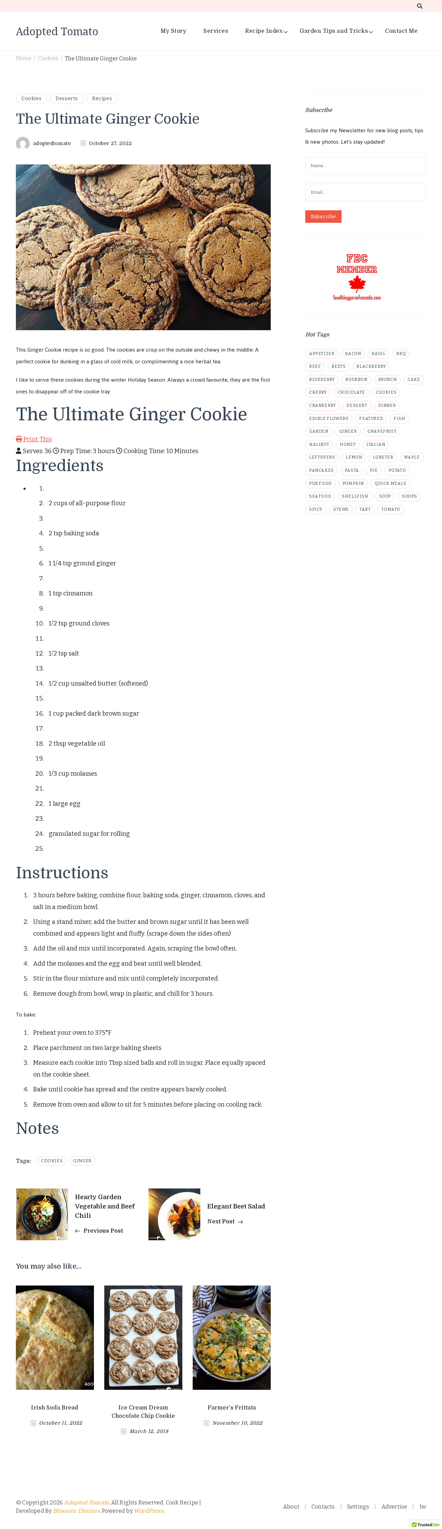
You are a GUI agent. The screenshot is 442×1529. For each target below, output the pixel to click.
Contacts (323, 1506)
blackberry (371, 366)
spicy (316, 509)
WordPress (148, 1511)
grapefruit (381, 431)
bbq (401, 353)
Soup (385, 496)
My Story (173, 31)
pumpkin (353, 483)
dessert (356, 405)
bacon (353, 353)
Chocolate (351, 392)
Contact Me (401, 31)
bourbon (356, 379)
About (291, 1506)
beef (315, 366)
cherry (318, 392)
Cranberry (322, 405)
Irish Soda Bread (54, 1408)
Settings (358, 1506)
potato (397, 470)
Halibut (319, 444)
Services (215, 31)
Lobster (383, 457)
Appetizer (321, 353)
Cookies (31, 99)
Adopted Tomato (57, 31)
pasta (352, 470)
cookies (52, 1160)
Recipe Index (263, 31)
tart (365, 509)
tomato (390, 509)
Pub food (320, 483)
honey (348, 444)
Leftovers (322, 457)
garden (318, 431)
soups (409, 496)
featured (371, 418)
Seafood (320, 496)
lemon (354, 457)
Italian (375, 444)
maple (412, 457)
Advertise (394, 1506)
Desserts (67, 99)
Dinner (387, 405)
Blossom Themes (76, 1511)
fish (399, 418)
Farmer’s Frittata (232, 1408)
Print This (37, 439)
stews (341, 509)
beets (339, 366)
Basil (378, 353)
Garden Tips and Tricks (334, 31)
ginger (82, 1160)
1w (423, 1506)
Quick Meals (390, 483)
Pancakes (321, 470)
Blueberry (322, 379)
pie (374, 470)
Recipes (102, 99)
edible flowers (328, 418)
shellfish (355, 496)
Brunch (387, 379)
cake (413, 379)
